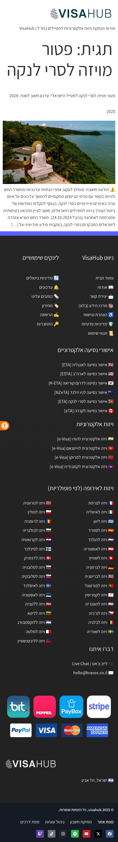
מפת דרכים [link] (30, 821)
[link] (4, 425)
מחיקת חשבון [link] (81, 821)
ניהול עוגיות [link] (54, 821)
